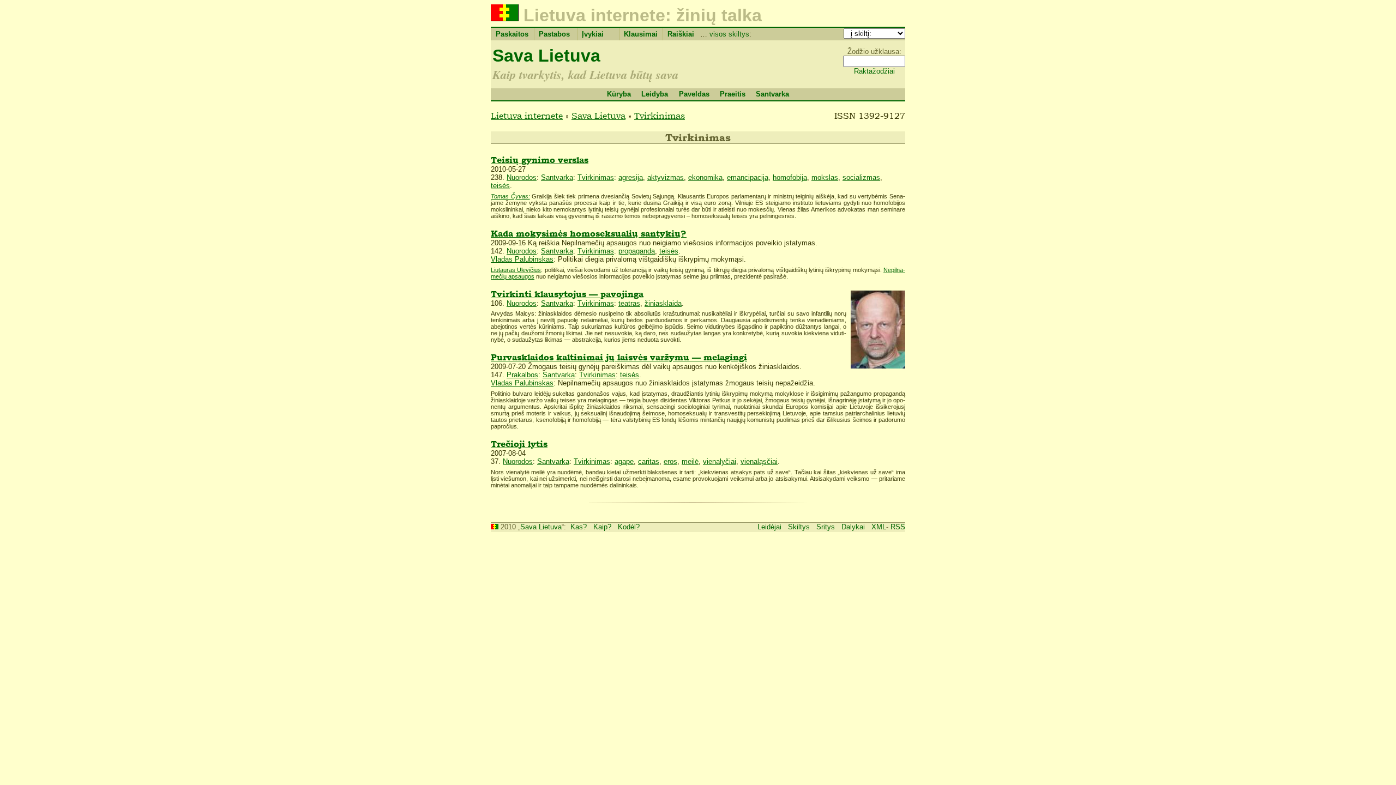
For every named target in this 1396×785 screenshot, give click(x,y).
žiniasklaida (663, 303)
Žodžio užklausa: (874, 51)
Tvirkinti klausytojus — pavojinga (567, 294)
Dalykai (853, 527)
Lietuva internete (527, 115)
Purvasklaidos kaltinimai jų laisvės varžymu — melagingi (619, 357)
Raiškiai (680, 34)
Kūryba (619, 94)
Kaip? (602, 527)
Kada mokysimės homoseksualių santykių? (589, 233)
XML (878, 527)
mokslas (824, 177)
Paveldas (694, 94)
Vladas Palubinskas (522, 259)
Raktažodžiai (874, 71)
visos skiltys (729, 34)
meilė (690, 461)
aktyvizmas (665, 177)
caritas (648, 461)
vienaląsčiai (759, 461)
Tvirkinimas (659, 115)
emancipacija (747, 177)
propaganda (636, 251)
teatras (629, 303)
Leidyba (654, 94)
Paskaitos (512, 34)
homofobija (790, 177)
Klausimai (641, 34)
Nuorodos (522, 177)
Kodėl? (629, 527)
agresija (630, 177)
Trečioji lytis (519, 444)
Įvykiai (593, 34)
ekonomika (705, 177)
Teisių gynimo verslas (539, 160)
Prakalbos (522, 375)
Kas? (578, 527)
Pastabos (554, 34)
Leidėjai (769, 527)
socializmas (861, 177)
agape (624, 461)
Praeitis (732, 94)
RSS (897, 527)
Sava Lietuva (546, 55)
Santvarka (772, 94)
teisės (500, 186)
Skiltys (799, 527)
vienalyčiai (719, 461)
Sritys (825, 527)
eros (670, 461)
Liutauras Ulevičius (516, 270)
